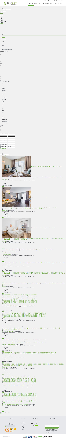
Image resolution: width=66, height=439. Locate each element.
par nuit (6, 185)
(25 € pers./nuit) (9, 310)
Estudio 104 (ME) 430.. (5, 179)
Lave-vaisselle (4, 92)
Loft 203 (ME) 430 (4, 210)
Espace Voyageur (46, 0)
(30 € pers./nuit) (9, 391)
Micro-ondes (4, 99)
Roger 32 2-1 (4, 241)
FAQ (23, 426)
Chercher (62, 0)
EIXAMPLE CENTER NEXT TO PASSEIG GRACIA (8, 319)
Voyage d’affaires (37, 3)
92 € (3, 350)
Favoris (53, 0)
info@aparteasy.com (11, 424)
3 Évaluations (4, 252)
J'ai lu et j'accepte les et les (51, 430)
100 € (4, 361)
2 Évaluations (4, 303)
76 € (3, 310)
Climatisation (3, 86)
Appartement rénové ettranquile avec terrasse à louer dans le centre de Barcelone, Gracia (15, 404)
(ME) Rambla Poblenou (5, 367)
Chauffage (3, 88)
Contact (61, 3)
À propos (56, 3)
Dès (2, 185)
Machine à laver (4, 90)
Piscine (3, 108)
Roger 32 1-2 (4, 275)
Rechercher (1, 23)
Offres (23, 427)
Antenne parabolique (5, 97)
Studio (3, 45)
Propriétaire (49, 0)
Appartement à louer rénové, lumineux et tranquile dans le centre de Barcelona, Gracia (14, 385)
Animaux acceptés (4, 119)
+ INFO (3, 186)
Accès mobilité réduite (5, 121)
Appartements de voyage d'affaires (7, 49)
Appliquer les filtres (3, 148)
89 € (4, 391)
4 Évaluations (4, 284)
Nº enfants (1, 19)
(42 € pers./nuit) (9, 292)
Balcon (3, 101)
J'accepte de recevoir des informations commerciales (51, 432)
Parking (3, 112)
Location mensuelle (45, 3)
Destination (1, 9)
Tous (3, 41)
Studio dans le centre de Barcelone (7, 254)
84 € (4, 292)
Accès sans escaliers (5, 123)
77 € (3, 270)
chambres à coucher (3, 21)
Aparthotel (3, 42)
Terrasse (3, 103)
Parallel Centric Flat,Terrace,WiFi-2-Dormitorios (8, 344)
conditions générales (54, 430)
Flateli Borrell (4, 286)
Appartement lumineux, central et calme (7, 331)
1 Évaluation (3, 317)
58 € (3, 185)
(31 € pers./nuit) (9, 350)
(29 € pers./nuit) (9, 185)
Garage (3, 110)
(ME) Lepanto (4, 264)
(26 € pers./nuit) (9, 270)
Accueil (23, 421)
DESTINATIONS (31, 3)
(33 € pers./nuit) (9, 361)
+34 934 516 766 (10, 423)
